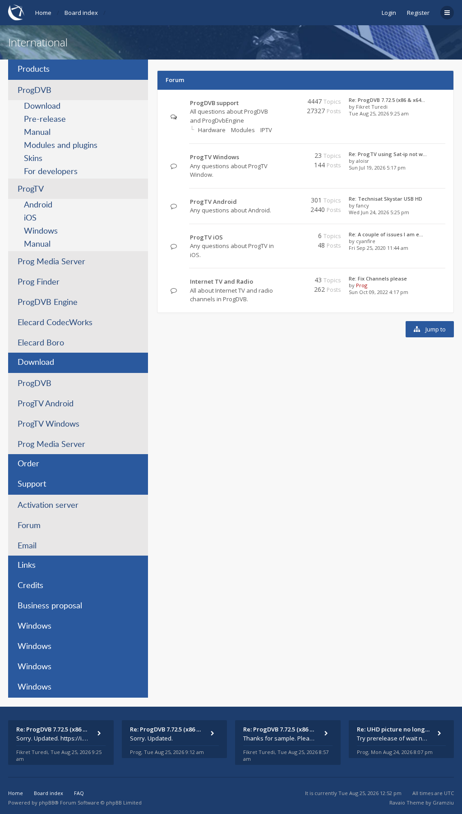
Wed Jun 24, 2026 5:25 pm (379, 212)
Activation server (48, 505)
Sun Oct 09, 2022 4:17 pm (378, 292)
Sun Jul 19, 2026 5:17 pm (377, 167)
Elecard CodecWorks (55, 323)
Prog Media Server (51, 262)
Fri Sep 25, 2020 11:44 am (378, 247)
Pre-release (45, 119)
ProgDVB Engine (48, 303)
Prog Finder (39, 282)
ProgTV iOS (206, 237)
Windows (41, 231)
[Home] (16, 12)
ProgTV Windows (48, 424)
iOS (30, 218)
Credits (30, 586)
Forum (29, 526)
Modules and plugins (60, 146)
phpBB (47, 802)
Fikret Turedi (372, 106)
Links (27, 565)
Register (418, 13)
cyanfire (365, 241)
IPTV (266, 130)
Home (43, 13)
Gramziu (443, 802)
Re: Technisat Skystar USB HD (385, 198)
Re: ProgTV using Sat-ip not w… (388, 154)
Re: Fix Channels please (378, 278)
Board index (81, 13)
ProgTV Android (46, 404)
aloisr (362, 160)
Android (38, 205)
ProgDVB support (214, 103)
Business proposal (50, 606)
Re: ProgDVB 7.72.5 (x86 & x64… (387, 100)
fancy (362, 205)
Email (27, 546)
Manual (37, 133)
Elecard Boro (41, 343)
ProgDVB (34, 91)
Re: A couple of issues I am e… (386, 234)
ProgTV (31, 189)
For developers (51, 172)
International (38, 42)
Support (32, 484)
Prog (361, 285)
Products (34, 69)
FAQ (79, 793)
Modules (243, 130)
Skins (33, 159)
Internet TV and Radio (221, 281)
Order (28, 464)
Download (42, 106)
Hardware (212, 130)
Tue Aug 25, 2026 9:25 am (379, 113)
